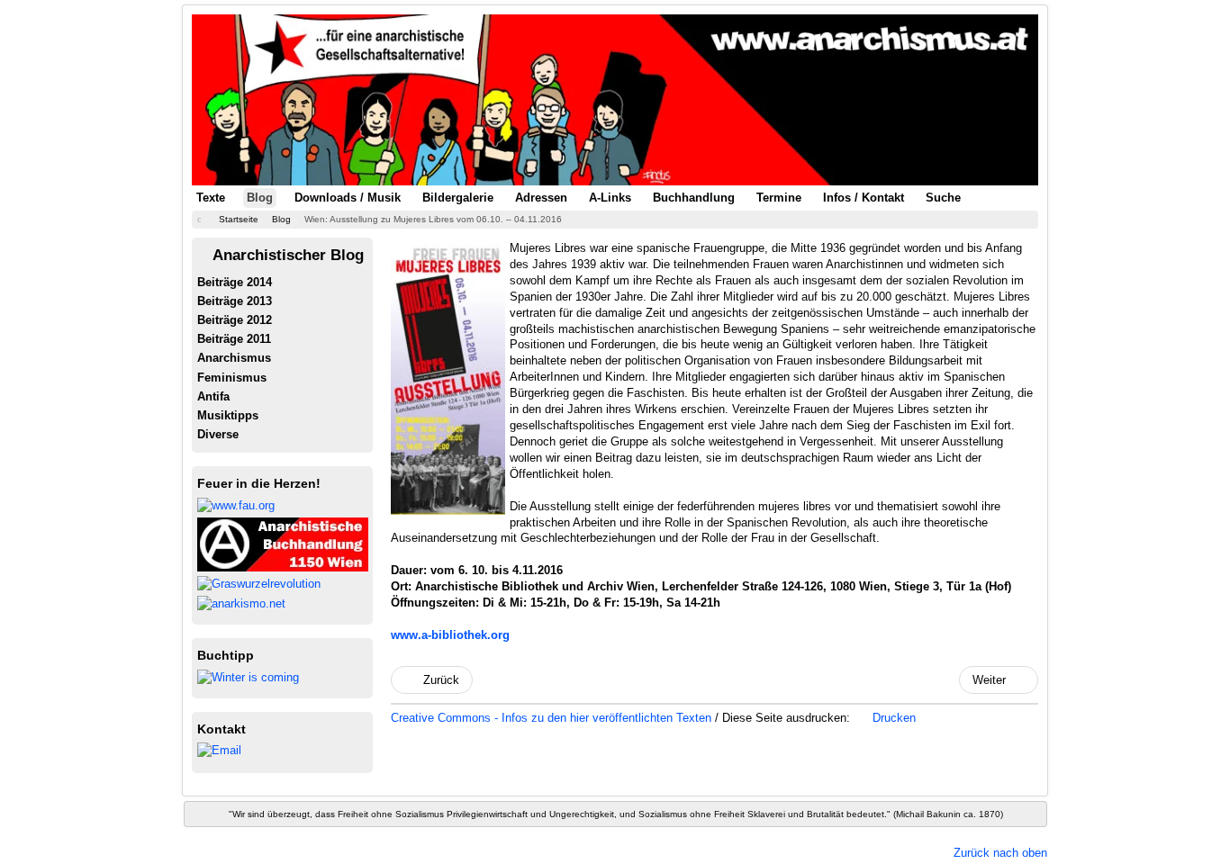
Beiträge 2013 (234, 301)
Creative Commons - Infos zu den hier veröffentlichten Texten (553, 717)
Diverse (218, 434)
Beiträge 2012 (234, 320)
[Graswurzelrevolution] (259, 583)
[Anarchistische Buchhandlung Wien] (282, 543)
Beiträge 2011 (234, 339)
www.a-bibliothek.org (450, 635)
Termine (778, 197)
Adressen (541, 197)
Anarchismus (234, 357)
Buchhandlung (694, 197)
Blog (260, 197)
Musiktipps (227, 415)
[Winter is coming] (248, 676)
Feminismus (232, 377)
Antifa (213, 396)
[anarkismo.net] (241, 603)
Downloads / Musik (347, 197)
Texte (210, 197)
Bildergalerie (457, 197)
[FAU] (236, 504)
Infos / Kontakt (863, 197)
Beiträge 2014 (234, 282)
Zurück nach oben (1000, 853)
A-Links (610, 197)
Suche (943, 197)
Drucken (892, 717)
